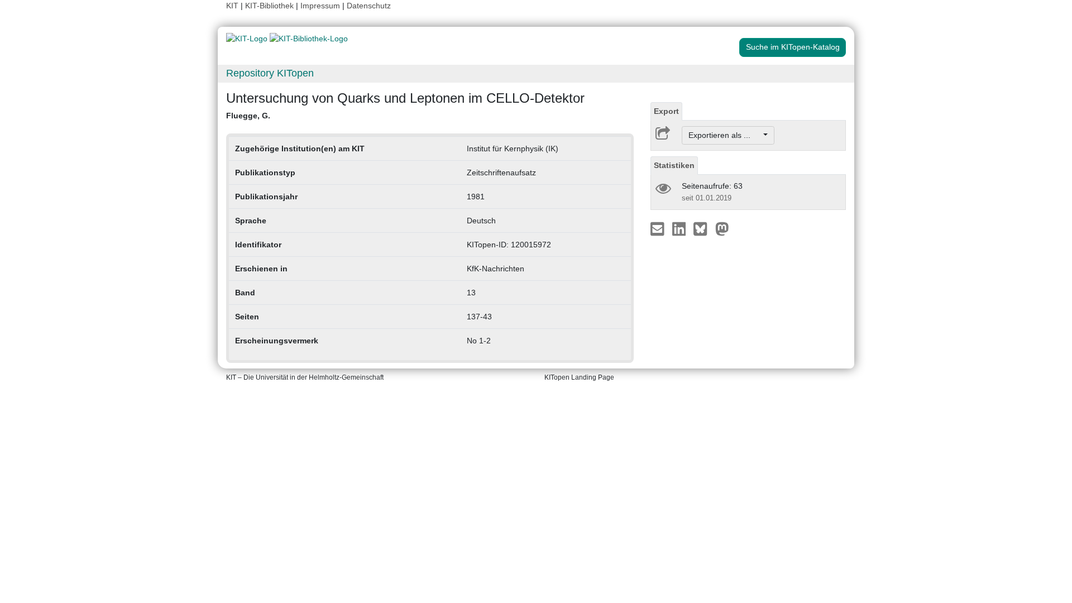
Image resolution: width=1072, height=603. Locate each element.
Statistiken (674, 165)
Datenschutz (369, 5)
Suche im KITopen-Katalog (793, 46)
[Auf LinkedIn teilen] (680, 228)
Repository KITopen (270, 73)
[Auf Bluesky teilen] (703, 228)
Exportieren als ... (725, 135)
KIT (232, 5)
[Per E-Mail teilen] (658, 228)
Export (666, 111)
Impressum (320, 5)
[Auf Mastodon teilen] (722, 228)
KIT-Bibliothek (270, 5)
